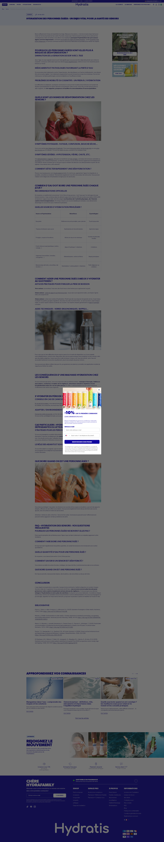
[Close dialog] (99, 389)
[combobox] (67, 435)
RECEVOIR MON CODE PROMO (82, 442)
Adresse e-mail (69, 426)
